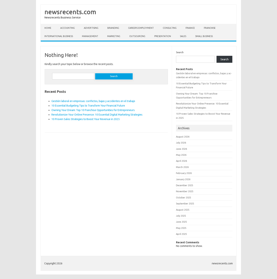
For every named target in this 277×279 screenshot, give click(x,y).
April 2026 (181, 161)
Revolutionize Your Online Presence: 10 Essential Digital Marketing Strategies (96, 114)
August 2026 (182, 136)
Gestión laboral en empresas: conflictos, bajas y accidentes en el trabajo (93, 101)
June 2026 (181, 148)
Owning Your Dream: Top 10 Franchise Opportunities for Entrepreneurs (93, 110)
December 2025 (184, 185)
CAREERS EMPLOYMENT (141, 28)
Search (180, 52)
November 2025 (184, 191)
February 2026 (184, 173)
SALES (183, 36)
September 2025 (185, 203)
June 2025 (181, 221)
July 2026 (181, 142)
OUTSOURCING (137, 36)
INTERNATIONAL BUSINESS (58, 36)
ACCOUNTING (67, 28)
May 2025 (181, 228)
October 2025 (183, 197)
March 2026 (182, 167)
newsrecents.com (70, 11)
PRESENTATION (162, 36)
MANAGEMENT (90, 36)
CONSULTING (170, 28)
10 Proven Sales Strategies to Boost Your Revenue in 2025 (85, 119)
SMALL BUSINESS (204, 36)
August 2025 (182, 209)
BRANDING (113, 28)
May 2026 (181, 154)
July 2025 (181, 215)
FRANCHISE (210, 28)
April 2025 (181, 234)
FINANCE (190, 28)
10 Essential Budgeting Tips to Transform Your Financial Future (88, 105)
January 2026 (183, 179)
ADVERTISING (91, 28)
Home (47, 28)
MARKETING (113, 36)
